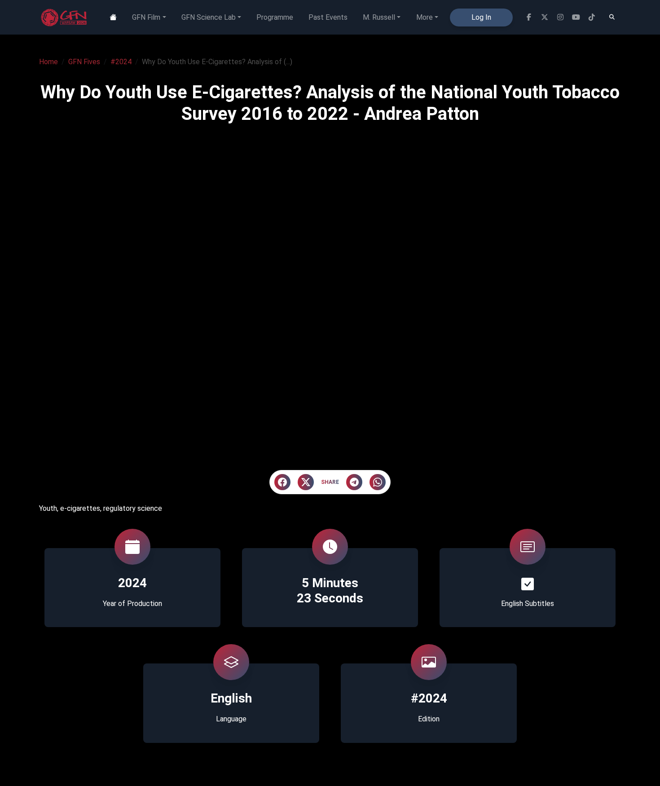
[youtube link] (576, 17)
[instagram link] (560, 17)
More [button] (424, 17)
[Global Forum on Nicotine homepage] (65, 17)
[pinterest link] (591, 17)
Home (48, 61)
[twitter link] (544, 17)
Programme (274, 17)
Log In (481, 17)
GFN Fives (84, 61)
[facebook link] (529, 17)
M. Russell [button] (379, 17)
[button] (282, 482)
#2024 (121, 61)
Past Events (328, 17)
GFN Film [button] (146, 17)
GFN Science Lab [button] (208, 17)
